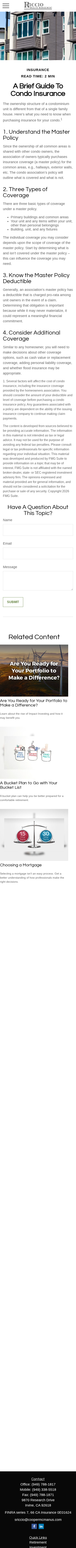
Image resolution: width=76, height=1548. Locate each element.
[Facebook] (34, 1526)
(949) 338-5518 (44, 1490)
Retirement (38, 1542)
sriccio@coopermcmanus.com (38, 1520)
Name (7, 520)
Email (7, 543)
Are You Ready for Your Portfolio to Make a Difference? (33, 703)
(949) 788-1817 (44, 1484)
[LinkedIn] (41, 1526)
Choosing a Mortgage (21, 865)
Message (10, 567)
